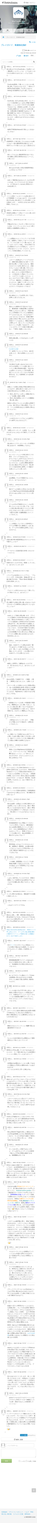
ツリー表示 (24, 1435)
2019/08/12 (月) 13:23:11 (20, 698)
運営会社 (27, 1514)
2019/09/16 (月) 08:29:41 (19, 788)
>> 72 (18, 1248)
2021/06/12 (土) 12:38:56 (19, 986)
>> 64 (17, 1095)
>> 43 (18, 820)
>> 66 (8, 1129)
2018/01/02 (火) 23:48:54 (19, 193)
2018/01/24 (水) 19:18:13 (21, 450)
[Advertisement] (18, 1487)
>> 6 (18, 165)
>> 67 (18, 1146)
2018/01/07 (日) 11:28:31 (16, 382)
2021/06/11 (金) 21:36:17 (20, 940)
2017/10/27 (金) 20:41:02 (20, 150)
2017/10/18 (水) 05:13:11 (20, 80)
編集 (19, 56)
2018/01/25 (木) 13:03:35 (21, 500)
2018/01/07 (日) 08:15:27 (21, 302)
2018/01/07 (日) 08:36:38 (21, 333)
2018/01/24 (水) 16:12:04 (20, 439)
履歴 (26, 56)
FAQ (31, 1512)
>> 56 (18, 957)
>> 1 (8, 81)
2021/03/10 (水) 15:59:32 (20, 900)
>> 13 (11, 349)
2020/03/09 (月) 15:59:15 (19, 891)
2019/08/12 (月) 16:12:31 (21, 715)
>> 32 (8, 612)
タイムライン (31, 1435)
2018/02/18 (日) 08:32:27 (19, 560)
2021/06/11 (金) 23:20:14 (21, 955)
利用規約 (4, 1512)
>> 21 (17, 440)
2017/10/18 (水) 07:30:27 (20, 125)
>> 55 (8, 1023)
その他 (33, 42)
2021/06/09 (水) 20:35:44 (19, 927)
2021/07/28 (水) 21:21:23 (20, 1094)
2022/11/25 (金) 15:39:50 (20, 1182)
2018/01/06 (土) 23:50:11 (20, 234)
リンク (12, 945)
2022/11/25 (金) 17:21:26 (21, 1262)
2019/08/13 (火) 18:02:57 (21, 745)
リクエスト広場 (18, 1514)
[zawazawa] (10, 2)
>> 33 (18, 642)
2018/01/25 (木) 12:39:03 (21, 473)
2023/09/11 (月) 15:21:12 (19, 1411)
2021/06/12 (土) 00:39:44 (21, 971)
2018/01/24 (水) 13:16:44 (19, 427)
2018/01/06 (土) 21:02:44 (19, 210)
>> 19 (18, 415)
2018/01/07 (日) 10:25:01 (21, 360)
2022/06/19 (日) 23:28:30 (19, 1114)
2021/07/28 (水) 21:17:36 (19, 1076)
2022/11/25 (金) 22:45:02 (20, 1372)
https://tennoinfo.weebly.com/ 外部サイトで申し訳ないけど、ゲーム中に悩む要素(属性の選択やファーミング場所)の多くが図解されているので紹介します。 (21, 933)
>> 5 (8, 152)
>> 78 (18, 1395)
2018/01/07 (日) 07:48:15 (21, 291)
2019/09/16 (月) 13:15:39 (21, 840)
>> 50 (8, 902)
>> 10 (8, 221)
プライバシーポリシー (16, 1512)
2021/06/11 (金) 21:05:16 (19, 1008)
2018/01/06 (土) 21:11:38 (20, 219)
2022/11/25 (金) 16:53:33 (20, 1285)
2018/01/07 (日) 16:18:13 (21, 414)
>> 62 (8, 1060)
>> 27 (8, 548)
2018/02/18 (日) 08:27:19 (20, 546)
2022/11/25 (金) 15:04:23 (19, 1162)
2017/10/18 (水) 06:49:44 (20, 96)
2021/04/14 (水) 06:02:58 (19, 912)
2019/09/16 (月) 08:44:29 (21, 818)
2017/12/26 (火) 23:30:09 (20, 175)
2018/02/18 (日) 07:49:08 (19, 537)
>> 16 (16, 349)
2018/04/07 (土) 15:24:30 (20, 586)
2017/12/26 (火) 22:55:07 (21, 163)
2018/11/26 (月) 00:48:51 (21, 640)
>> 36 (8, 700)
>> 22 (18, 452)
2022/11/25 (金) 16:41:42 (21, 1247)
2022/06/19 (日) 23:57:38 (20, 1127)
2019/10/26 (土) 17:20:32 (21, 857)
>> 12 (18, 257)
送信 (6, 1461)
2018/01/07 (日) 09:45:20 (21, 344)
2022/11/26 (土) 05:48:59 (21, 1393)
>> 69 (16, 1183)
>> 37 (18, 717)
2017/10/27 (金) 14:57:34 (19, 139)
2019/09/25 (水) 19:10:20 (20, 873)
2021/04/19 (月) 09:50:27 (21, 519)
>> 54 (8, 942)
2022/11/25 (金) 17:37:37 (20, 1343)
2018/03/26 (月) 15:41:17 (19, 571)
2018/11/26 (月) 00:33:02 (19, 599)
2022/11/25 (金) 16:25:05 (20, 1217)
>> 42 (17, 801)
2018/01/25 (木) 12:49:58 (21, 484)
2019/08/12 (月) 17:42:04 (20, 730)
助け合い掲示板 (7, 1514)
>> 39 (18, 746)
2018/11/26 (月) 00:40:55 (20, 611)
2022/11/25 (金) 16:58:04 (20, 1301)
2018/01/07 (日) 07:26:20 (21, 255)
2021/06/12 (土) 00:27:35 (20, 1033)
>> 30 (8, 587)
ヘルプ (27, 1512)
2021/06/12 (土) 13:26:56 (19, 1047)
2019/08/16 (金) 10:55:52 (19, 765)
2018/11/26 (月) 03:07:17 (20, 659)
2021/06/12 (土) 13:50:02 (20, 1059)
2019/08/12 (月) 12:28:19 (19, 675)
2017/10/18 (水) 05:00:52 (19, 66)
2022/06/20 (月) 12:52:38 (21, 1144)
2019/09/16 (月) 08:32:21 (20, 799)
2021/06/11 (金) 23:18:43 (20, 1021)
